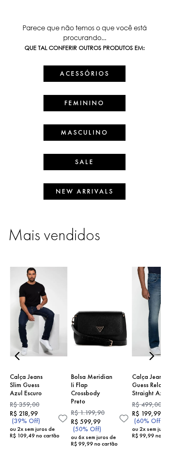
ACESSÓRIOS (85, 73)
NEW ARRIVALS (85, 191)
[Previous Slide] (17, 355)
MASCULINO (84, 132)
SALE (84, 162)
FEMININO (84, 103)
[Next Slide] (151, 355)
